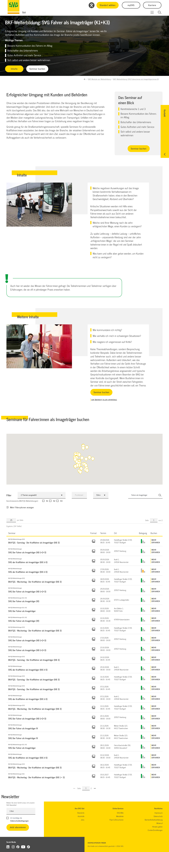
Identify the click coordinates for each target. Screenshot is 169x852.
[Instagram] (13, 846)
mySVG (131, 5)
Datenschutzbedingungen (19, 820)
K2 (54, 500)
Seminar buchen (37, 68)
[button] (92, 459)
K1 (47, 500)
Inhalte (14, 68)
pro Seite (20, 520)
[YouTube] (23, 846)
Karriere (152, 5)
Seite (147, 520)
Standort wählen (107, 5)
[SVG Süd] (13, 7)
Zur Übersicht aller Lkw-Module (104, 399)
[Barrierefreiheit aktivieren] (92, 5)
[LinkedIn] (8, 846)
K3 (61, 500)
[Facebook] (17, 846)
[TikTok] (28, 846)
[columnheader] (47, 533)
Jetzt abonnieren (18, 827)
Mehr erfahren (156, 541)
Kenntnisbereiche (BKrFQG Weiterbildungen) (22, 500)
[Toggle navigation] (152, 12)
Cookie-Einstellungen (155, 830)
